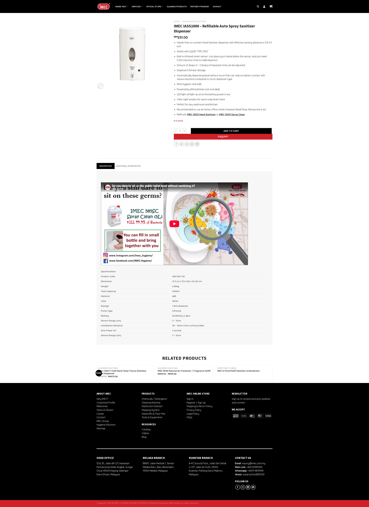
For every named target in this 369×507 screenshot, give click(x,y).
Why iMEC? (102, 398)
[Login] (264, 6)
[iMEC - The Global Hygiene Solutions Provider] (104, 6)
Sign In (190, 398)
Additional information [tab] (128, 166)
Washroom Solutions (194, 21)
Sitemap (101, 428)
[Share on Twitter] (181, 144)
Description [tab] (105, 166)
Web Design (174, 503)
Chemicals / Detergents (154, 398)
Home (176, 21)
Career (100, 413)
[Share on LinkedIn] (197, 144)
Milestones (102, 406)
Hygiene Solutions (106, 424)
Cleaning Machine (151, 402)
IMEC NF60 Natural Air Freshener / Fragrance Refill (184, 371)
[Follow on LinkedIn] (248, 487)
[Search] (258, 6)
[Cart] (271, 6)
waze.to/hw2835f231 (253, 474)
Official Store (153, 6)
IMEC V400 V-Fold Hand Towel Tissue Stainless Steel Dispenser (122, 372)
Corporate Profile (106, 402)
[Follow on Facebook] (237, 487)
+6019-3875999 (255, 470)
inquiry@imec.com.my (253, 463)
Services (136, 6)
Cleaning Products (177, 6)
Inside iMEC (120, 6)
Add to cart (231, 130)
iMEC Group (103, 421)
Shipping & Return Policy (199, 406)
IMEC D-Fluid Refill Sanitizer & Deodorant (238, 371)
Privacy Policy (194, 410)
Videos (145, 433)
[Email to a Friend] (186, 144)
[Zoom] (100, 86)
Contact (217, 6)
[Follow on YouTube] (253, 487)
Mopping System (150, 410)
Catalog (146, 429)
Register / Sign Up (196, 402)
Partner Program (199, 6)
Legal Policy (193, 413)
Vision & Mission (105, 410)
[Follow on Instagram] (242, 487)
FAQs (189, 417)
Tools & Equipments (152, 417)
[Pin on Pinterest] (192, 144)
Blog (144, 436)
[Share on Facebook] (176, 144)
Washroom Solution (152, 406)
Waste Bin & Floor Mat (153, 413)
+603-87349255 (254, 467)
